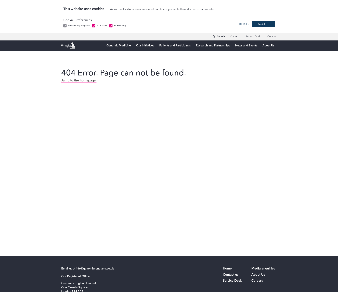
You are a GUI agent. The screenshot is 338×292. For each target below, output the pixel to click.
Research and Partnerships (213, 45)
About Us (268, 45)
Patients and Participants (175, 45)
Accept (263, 24)
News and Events (246, 45)
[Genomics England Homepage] (68, 45)
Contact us (230, 274)
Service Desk (253, 36)
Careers (234, 36)
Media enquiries (263, 268)
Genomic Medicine (119, 45)
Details (244, 24)
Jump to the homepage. (78, 80)
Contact (271, 36)
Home (227, 268)
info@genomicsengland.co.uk (95, 268)
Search (221, 36)
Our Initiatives (145, 45)
